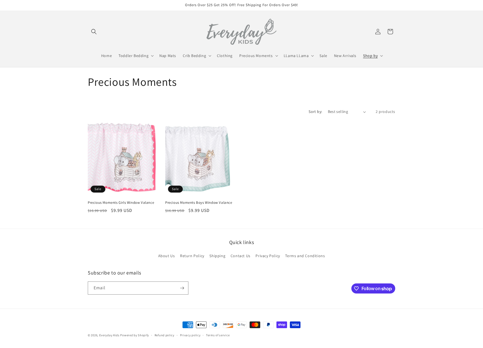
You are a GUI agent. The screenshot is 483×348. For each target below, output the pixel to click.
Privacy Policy (267, 255)
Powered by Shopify (134, 335)
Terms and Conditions (305, 255)
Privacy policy (190, 335)
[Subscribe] (182, 288)
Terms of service (217, 335)
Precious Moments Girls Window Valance (121, 202)
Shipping (217, 255)
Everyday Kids (109, 335)
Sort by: (315, 111)
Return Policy (192, 255)
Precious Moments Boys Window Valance (198, 202)
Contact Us (240, 255)
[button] (94, 31)
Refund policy (164, 335)
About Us (166, 255)
